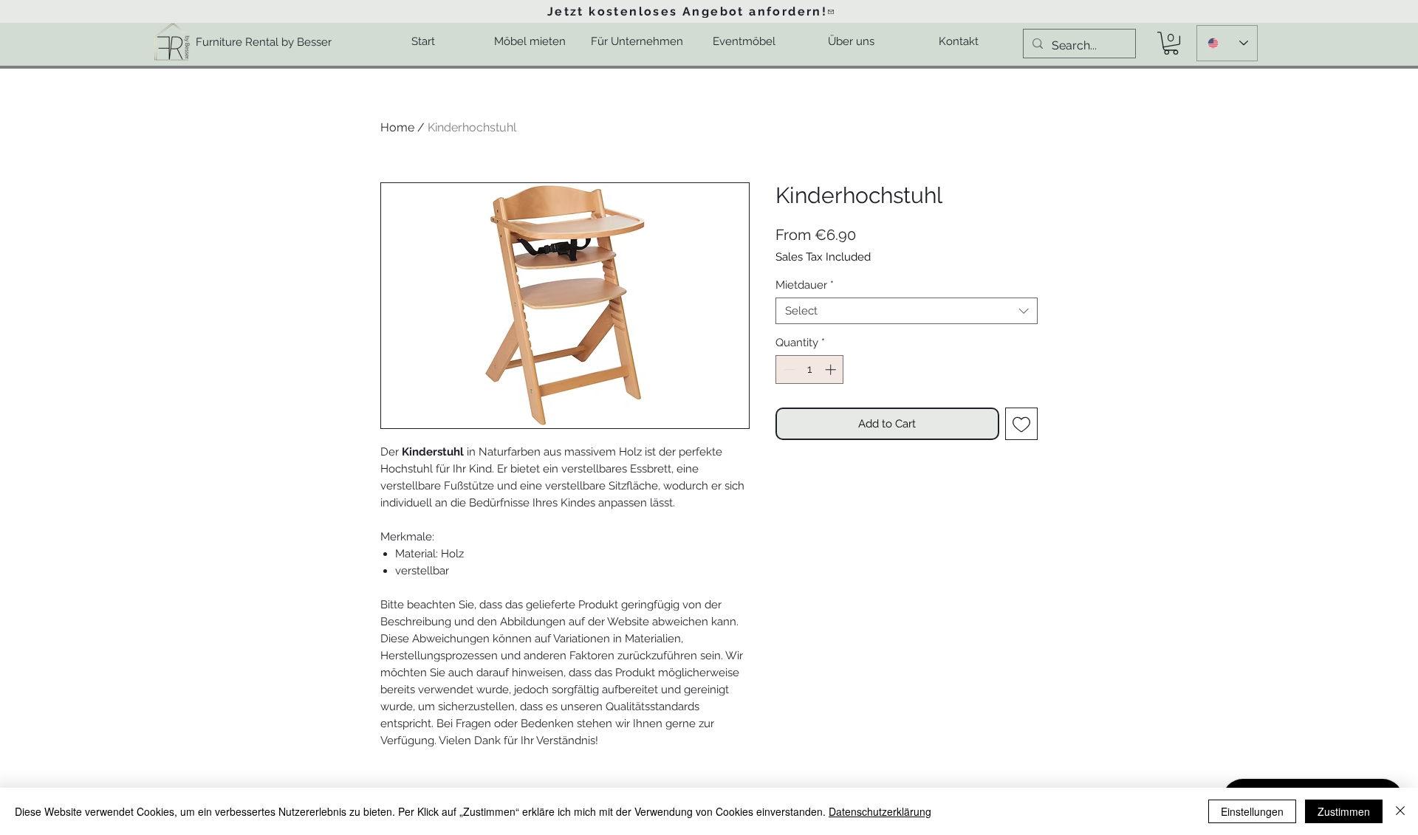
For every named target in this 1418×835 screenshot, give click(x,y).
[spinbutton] (810, 369)
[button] (1171, 43)
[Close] (1400, 811)
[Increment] (832, 369)
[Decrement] (788, 369)
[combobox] (906, 311)
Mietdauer (804, 285)
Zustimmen (1344, 811)
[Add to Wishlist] (1021, 424)
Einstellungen (1252, 811)
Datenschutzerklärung (880, 811)
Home (397, 127)
